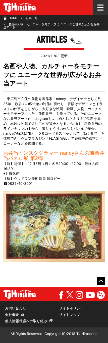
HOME (13, 18)
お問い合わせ (15, 308)
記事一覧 (32, 18)
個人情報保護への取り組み (26, 321)
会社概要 (12, 314)
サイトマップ (69, 314)
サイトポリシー (71, 308)
